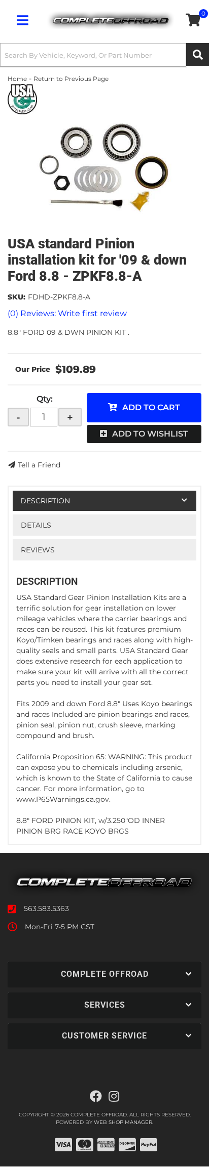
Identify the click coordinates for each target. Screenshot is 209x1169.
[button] (104, 55)
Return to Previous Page (71, 78)
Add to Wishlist (150, 434)
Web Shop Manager (123, 1122)
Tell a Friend (39, 464)
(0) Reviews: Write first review (67, 313)
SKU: (16, 296)
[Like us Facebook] (96, 1096)
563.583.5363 (46, 908)
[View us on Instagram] (114, 1096)
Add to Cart (151, 407)
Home (17, 78)
